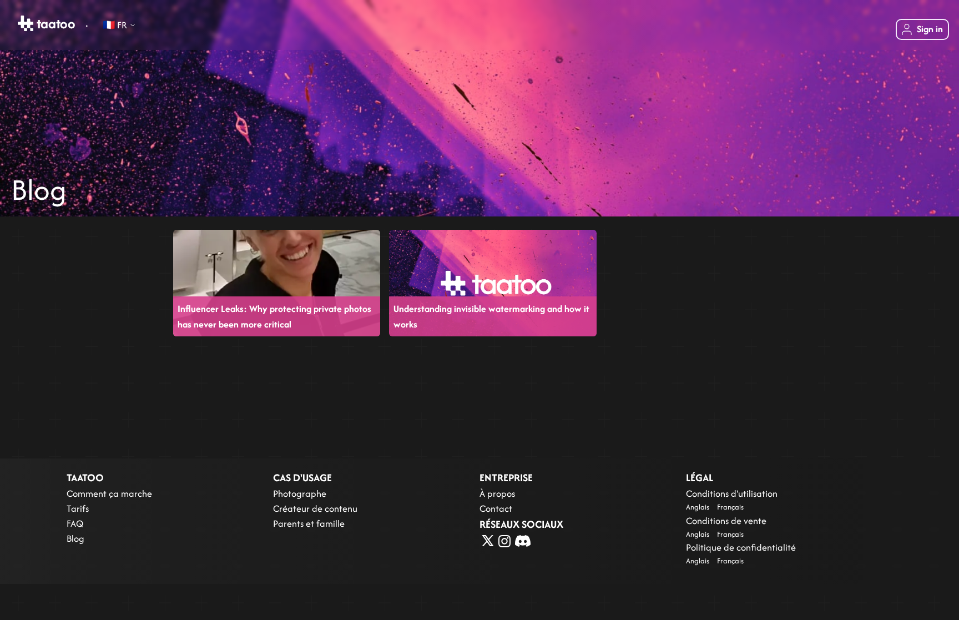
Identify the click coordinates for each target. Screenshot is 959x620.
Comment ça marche (109, 493)
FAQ (75, 523)
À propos (497, 493)
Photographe (299, 493)
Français (730, 507)
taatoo (54, 23)
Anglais (697, 507)
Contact (496, 508)
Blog (75, 538)
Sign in (930, 29)
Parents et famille (309, 523)
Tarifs (78, 508)
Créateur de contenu (315, 508)
